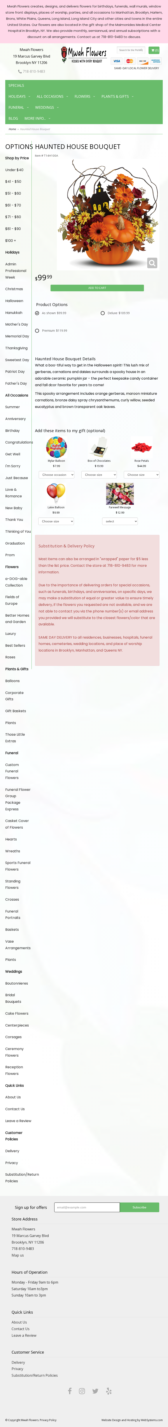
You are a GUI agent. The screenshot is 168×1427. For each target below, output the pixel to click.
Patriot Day (15, 371)
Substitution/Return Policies (18, 1178)
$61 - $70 (13, 205)
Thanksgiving (16, 348)
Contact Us (15, 1109)
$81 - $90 (13, 228)
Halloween (14, 300)
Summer (12, 406)
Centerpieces (17, 1025)
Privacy (11, 1162)
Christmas (14, 289)
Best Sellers (15, 645)
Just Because (16, 477)
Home (12, 129)
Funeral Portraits (12, 914)
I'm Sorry (12, 466)
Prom (10, 555)
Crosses (12, 899)
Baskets (12, 929)
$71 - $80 (13, 216)
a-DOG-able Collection (16, 582)
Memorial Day (17, 336)
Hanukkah (13, 312)
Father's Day (16, 383)
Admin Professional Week (15, 271)
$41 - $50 (13, 181)
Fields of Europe (12, 600)
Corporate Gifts (14, 696)
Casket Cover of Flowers (17, 824)
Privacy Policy (48, 1420)
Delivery (12, 1151)
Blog (13, 118)
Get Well (12, 454)
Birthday (12, 430)
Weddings (44, 107)
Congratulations (18, 442)
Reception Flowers (14, 1070)
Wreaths (12, 851)
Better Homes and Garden (17, 619)
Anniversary (15, 418)
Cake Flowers (16, 1013)
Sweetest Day (17, 359)
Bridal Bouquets (13, 998)
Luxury (10, 633)
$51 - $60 (13, 193)
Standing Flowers (12, 884)
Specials (16, 85)
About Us (13, 1097)
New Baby (13, 508)
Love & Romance (13, 493)
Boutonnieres (16, 983)
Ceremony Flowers (14, 1052)
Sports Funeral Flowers (17, 866)
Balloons (12, 680)
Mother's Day (16, 324)
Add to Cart (97, 288)
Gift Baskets (15, 711)
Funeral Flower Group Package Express (18, 799)
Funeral (16, 107)
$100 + (10, 240)
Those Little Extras (15, 738)
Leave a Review (18, 1120)
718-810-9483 (33, 71)
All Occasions (50, 96)
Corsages (13, 1036)
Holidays (17, 96)
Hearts (11, 839)
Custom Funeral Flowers (12, 771)
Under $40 (14, 169)
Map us (18, 1255)
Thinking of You (18, 531)
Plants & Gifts (115, 96)
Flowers (82, 96)
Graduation (15, 543)
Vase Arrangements (18, 945)
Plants (10, 722)
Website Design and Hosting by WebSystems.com (132, 1420)
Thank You (14, 519)
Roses (10, 657)
